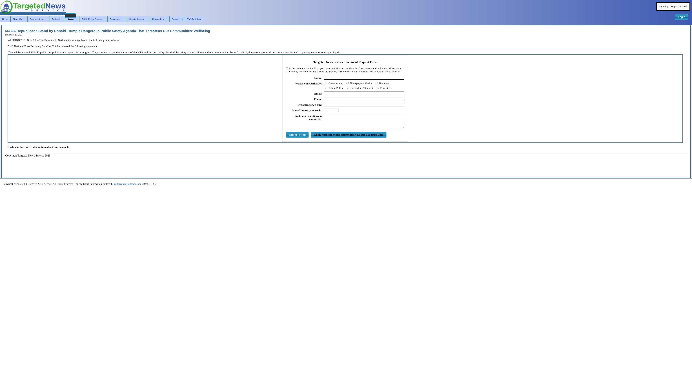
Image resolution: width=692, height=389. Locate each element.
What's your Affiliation (308, 83)
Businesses (115, 19)
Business (383, 83)
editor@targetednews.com (127, 183)
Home (5, 19)
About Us (17, 19)
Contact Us (177, 19)
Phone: (318, 99)
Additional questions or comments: (308, 117)
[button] (70, 15)
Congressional (37, 19)
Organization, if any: (310, 104)
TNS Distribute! (194, 19)
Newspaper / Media (360, 83)
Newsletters (158, 19)
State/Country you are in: (307, 110)
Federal (56, 19)
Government (335, 83)
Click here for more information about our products (38, 147)
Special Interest (136, 19)
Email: (318, 93)
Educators (385, 88)
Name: (318, 78)
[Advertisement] (70, 165)
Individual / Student (361, 88)
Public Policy (335, 88)
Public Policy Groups (92, 19)
